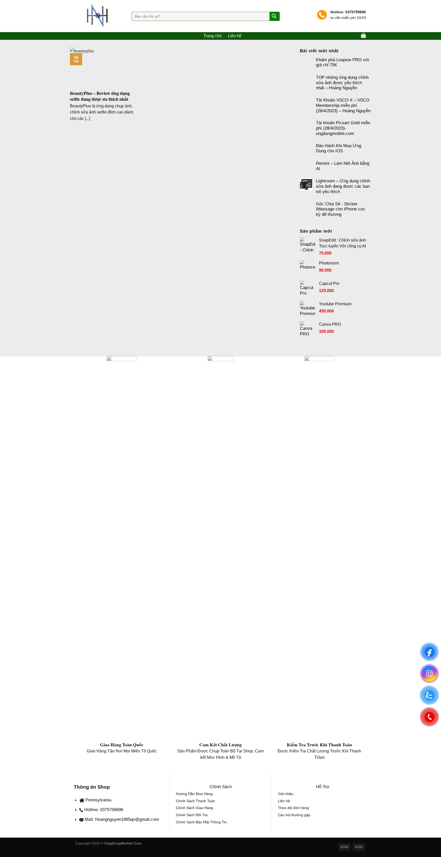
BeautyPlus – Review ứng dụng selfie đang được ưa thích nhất (100, 96)
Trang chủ (212, 36)
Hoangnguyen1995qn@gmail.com (127, 819)
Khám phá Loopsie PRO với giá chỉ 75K (342, 62)
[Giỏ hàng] (363, 35)
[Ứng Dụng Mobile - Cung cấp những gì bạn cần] (99, 16)
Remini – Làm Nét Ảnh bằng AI (342, 166)
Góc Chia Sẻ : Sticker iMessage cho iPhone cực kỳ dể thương (340, 209)
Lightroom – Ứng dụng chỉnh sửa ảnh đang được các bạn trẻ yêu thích (343, 186)
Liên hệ (234, 36)
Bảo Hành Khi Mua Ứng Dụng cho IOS (338, 148)
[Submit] (274, 16)
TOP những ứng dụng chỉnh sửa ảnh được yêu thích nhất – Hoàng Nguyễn (342, 82)
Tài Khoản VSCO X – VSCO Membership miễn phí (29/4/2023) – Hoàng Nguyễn (343, 105)
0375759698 (355, 12)
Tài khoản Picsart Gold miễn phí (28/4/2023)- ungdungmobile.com (343, 128)
